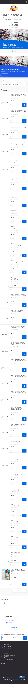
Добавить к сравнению (10, 105)
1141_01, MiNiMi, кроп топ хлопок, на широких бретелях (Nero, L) (18, 570)
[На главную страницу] (13, 8)
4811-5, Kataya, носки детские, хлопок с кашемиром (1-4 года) (18, 295)
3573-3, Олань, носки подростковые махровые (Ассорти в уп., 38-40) (17, 408)
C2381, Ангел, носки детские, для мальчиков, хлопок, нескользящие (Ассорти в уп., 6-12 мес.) (18, 160)
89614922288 (14, 27)
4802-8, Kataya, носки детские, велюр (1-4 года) (18, 505)
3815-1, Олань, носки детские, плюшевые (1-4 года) (18, 441)
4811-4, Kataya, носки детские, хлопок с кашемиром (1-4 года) (18, 126)
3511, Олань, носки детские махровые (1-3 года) (17, 311)
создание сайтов (16, 679)
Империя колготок (12, 15)
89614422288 (14, 22)
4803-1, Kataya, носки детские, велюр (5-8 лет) (18, 425)
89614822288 (14, 25)
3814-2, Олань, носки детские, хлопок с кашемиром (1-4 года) (18, 111)
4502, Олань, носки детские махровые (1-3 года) (17, 521)
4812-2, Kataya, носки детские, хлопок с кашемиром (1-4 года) (18, 360)
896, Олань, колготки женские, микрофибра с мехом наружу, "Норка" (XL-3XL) (18, 278)
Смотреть (4, 75)
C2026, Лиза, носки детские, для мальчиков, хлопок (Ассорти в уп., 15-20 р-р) (18, 178)
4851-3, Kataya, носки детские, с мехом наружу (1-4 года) (18, 473)
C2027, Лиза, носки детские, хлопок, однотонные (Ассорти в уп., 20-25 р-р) (18, 195)
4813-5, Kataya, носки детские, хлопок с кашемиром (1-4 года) (18, 392)
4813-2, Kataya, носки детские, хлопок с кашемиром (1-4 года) (18, 376)
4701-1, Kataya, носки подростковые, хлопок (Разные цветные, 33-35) (18, 261)
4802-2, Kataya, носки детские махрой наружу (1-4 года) (18, 327)
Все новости (14, 627)
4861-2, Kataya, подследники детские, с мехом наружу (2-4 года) (18, 343)
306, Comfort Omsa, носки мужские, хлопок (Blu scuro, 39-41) (18, 553)
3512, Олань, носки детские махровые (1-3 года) (17, 537)
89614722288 (14, 24)
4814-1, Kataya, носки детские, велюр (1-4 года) (18, 489)
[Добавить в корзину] (24, 105)
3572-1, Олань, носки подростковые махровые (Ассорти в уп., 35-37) (17, 244)
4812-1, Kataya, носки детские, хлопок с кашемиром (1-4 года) (18, 95)
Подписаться (25, 638)
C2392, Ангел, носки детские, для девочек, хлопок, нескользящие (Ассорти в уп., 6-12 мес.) (18, 143)
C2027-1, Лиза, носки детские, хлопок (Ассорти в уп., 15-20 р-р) (18, 211)
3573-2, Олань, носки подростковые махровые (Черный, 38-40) (17, 457)
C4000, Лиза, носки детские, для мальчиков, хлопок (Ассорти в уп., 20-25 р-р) (18, 227)
